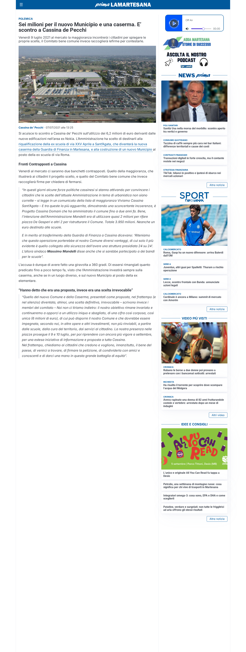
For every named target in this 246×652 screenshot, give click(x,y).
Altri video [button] (218, 415)
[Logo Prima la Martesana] (123, 4)
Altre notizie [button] (217, 185)
